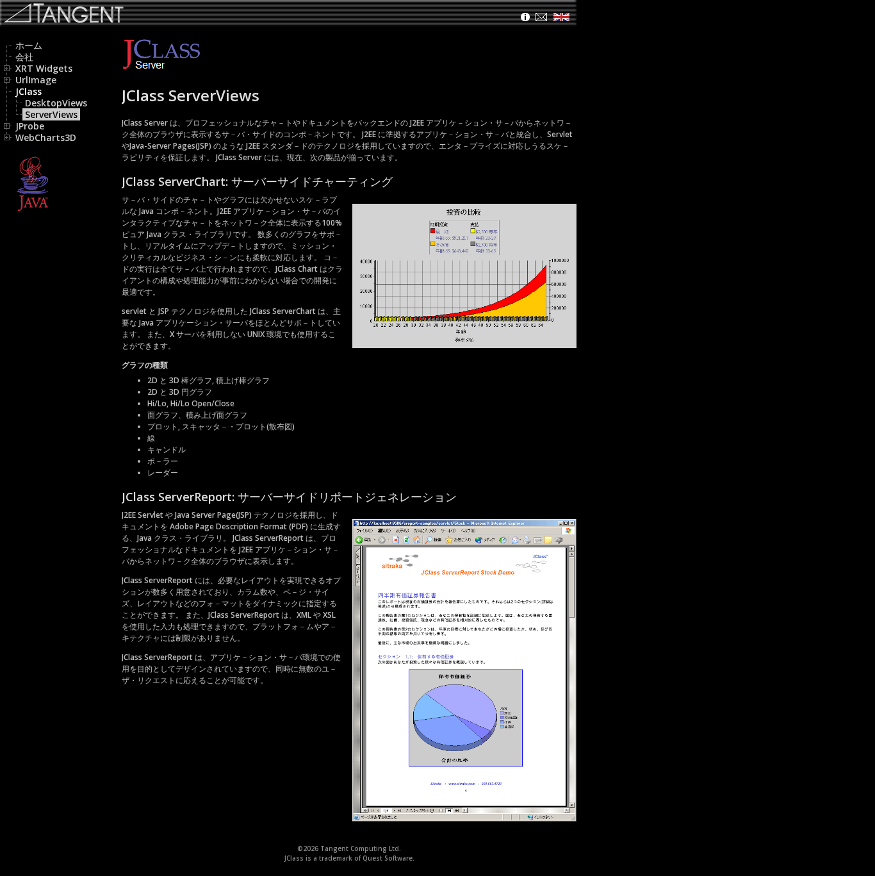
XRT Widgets (44, 68)
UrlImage (36, 80)
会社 (24, 57)
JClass (28, 91)
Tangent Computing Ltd (359, 848)
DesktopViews (56, 103)
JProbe (30, 126)
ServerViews (51, 114)
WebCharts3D (46, 137)
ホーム (29, 45)
